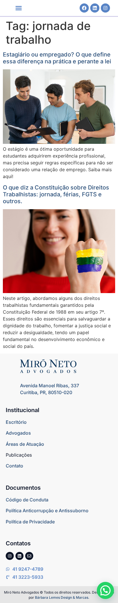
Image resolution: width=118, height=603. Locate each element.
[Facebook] (84, 8)
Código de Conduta (27, 500)
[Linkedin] (94, 8)
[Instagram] (105, 8)
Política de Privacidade (30, 522)
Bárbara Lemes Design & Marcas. (62, 597)
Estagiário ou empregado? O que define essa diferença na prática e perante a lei (57, 58)
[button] (18, 8)
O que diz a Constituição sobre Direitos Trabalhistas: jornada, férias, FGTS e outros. (56, 194)
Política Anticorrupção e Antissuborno (47, 510)
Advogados (18, 433)
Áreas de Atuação (25, 444)
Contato (14, 466)
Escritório (16, 422)
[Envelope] (29, 556)
